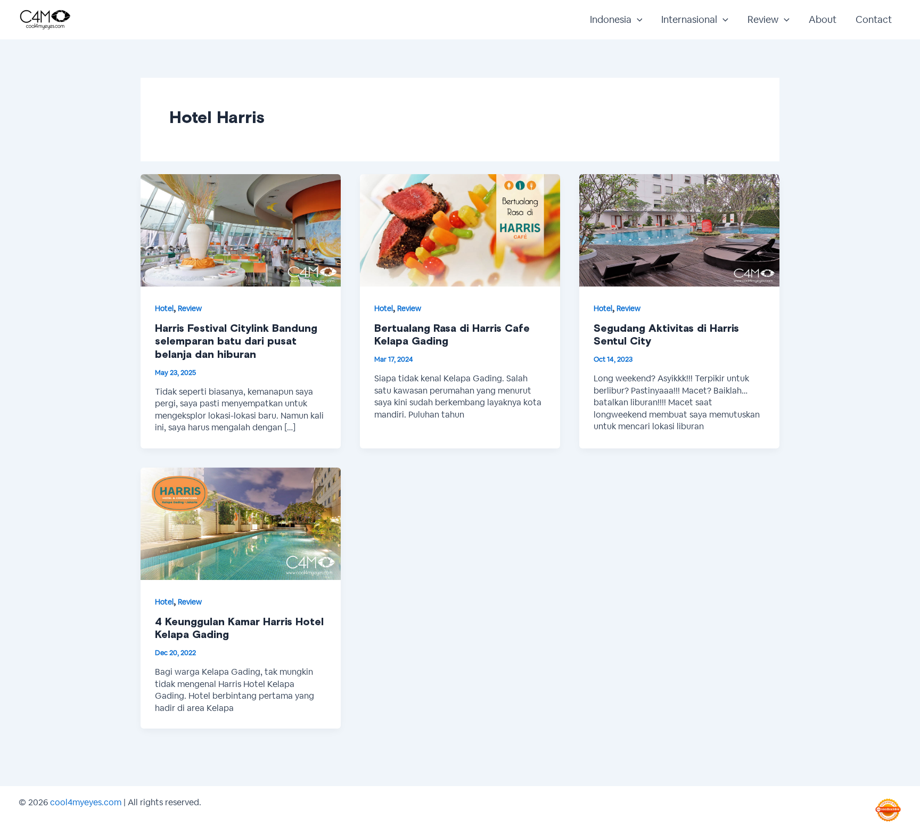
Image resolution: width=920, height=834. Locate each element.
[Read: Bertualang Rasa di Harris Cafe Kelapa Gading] (460, 229)
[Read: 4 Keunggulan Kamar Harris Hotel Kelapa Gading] (241, 523)
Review (763, 19)
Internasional (689, 19)
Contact (874, 19)
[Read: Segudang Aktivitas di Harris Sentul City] (679, 229)
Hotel (164, 308)
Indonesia (610, 19)
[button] (637, 20)
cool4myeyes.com (85, 802)
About (822, 19)
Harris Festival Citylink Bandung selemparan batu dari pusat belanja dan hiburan (236, 341)
